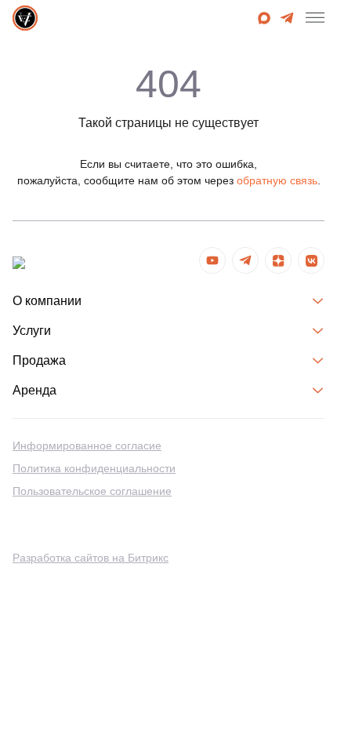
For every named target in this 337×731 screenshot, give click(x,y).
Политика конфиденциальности (94, 468)
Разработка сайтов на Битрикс (90, 557)
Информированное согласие (87, 445)
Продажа (39, 360)
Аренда (34, 390)
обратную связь (277, 180)
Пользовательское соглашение (92, 491)
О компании (47, 300)
